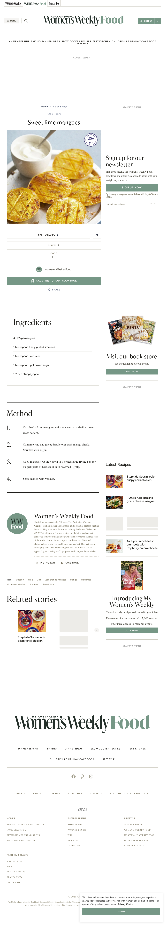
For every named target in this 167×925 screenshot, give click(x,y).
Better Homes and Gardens (23, 835)
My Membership (19, 41)
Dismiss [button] (121, 911)
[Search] (26, 20)
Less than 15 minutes (55, 580)
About (20, 793)
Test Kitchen (102, 41)
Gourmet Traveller (136, 840)
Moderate (86, 580)
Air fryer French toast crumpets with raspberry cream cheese (142, 544)
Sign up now (132, 187)
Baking (36, 41)
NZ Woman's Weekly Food (139, 835)
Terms (56, 793)
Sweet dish (48, 584)
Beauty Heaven (16, 871)
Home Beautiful (16, 829)
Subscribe (75, 793)
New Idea (73, 840)
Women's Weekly (134, 824)
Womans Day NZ (77, 829)
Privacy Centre (125, 904)
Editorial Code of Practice (129, 793)
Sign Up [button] (148, 21)
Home (44, 106)
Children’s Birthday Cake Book (134, 41)
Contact (96, 793)
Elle (9, 866)
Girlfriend (13, 882)
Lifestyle (108, 759)
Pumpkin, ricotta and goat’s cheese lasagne (140, 499)
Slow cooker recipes (76, 41)
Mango (73, 580)
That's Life (74, 845)
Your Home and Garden (21, 840)
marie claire (15, 861)
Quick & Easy (60, 106)
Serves (52, 245)
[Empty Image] (114, 523)
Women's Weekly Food (58, 269)
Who (70, 835)
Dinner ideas (51, 41)
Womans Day (75, 824)
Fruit (30, 580)
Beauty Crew (14, 877)
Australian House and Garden (25, 824)
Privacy (38, 793)
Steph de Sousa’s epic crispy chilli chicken (32, 639)
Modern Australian (16, 584)
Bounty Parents (134, 845)
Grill (39, 580)
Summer (33, 584)
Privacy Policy (141, 194)
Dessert (20, 580)
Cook (54, 253)
